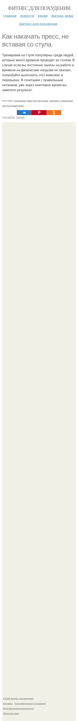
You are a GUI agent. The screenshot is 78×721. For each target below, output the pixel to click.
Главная (9, 15)
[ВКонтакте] (24, 112)
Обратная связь (11, 713)
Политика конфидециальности (18, 708)
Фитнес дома (62, 15)
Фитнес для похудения (39, 7)
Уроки (43, 15)
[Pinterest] (39, 112)
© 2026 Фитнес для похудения (18, 698)
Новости (27, 15)
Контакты (7, 703)
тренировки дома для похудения (31, 100)
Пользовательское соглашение (30, 703)
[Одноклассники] (53, 112)
